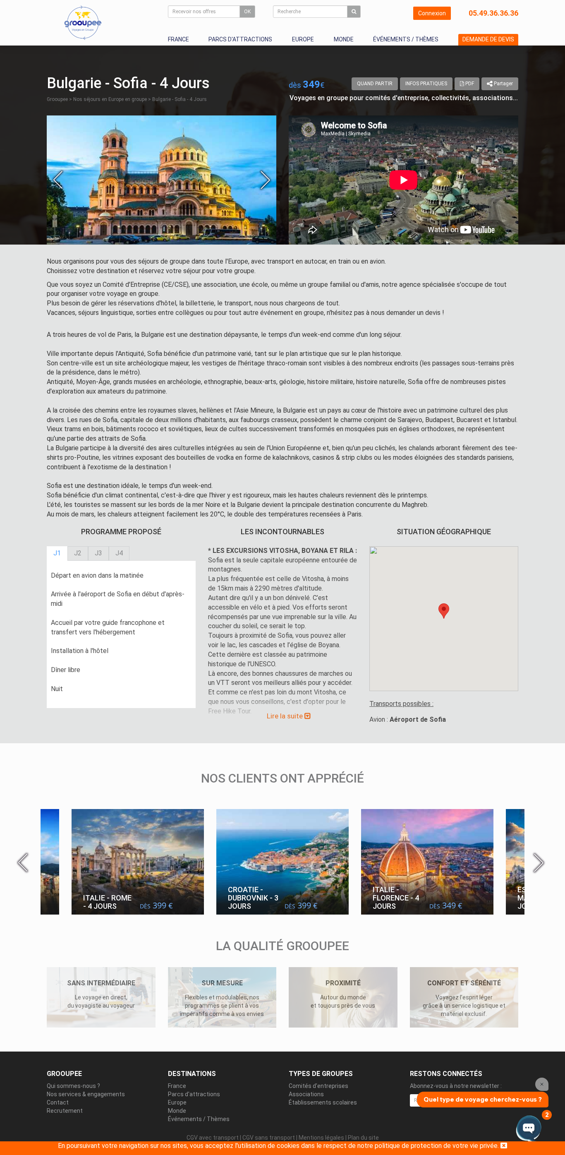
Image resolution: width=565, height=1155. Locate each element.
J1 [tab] (57, 553)
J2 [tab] (77, 553)
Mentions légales (321, 1137)
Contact (58, 1102)
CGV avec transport (213, 1137)
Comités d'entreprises (318, 1086)
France (178, 39)
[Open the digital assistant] (528, 1129)
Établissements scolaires (323, 1102)
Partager (503, 83)
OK (247, 11)
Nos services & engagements (86, 1094)
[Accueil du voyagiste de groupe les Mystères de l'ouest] (83, 22)
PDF (469, 83)
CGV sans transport (268, 1137)
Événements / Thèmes (405, 39)
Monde (344, 39)
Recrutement (65, 1110)
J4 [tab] (119, 553)
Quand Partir (375, 83)
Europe (303, 39)
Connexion (432, 13)
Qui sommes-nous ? (73, 1086)
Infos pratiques (426, 83)
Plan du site (363, 1137)
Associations (306, 1094)
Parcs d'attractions (240, 39)
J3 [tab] (98, 553)
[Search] (354, 11)
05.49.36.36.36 (493, 13)
